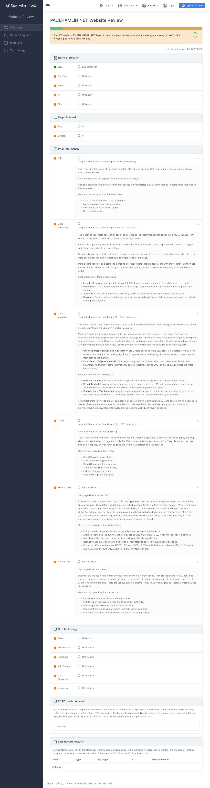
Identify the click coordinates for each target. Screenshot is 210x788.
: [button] (60, 158)
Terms (69, 783)
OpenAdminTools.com (86, 783)
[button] (139, 159)
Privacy (59, 783)
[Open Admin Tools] (21, 5)
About (50, 783)
